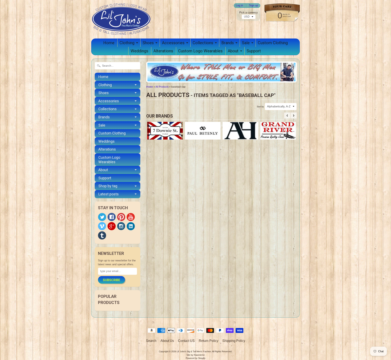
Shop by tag (107, 186)
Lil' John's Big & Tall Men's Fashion (194, 351)
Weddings (139, 50)
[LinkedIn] (131, 226)
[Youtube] (131, 217)
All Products (162, 87)
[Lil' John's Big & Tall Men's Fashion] (121, 29)
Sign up (253, 5)
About (233, 50)
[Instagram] (121, 226)
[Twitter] (102, 217)
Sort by (260, 106)
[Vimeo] (102, 226)
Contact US (186, 340)
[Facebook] (112, 217)
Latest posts (108, 194)
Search (151, 340)
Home (108, 42)
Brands (227, 42)
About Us (167, 340)
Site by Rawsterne (196, 355)
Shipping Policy (233, 340)
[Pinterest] (121, 217)
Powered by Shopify (195, 358)
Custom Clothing (273, 42)
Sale (246, 42)
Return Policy (208, 340)
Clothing (127, 42)
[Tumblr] (102, 235)
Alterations (163, 50)
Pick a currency (248, 12)
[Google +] (112, 226)
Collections (203, 42)
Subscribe (111, 280)
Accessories (173, 42)
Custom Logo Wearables (200, 50)
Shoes (148, 42)
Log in (239, 5)
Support (254, 50)
